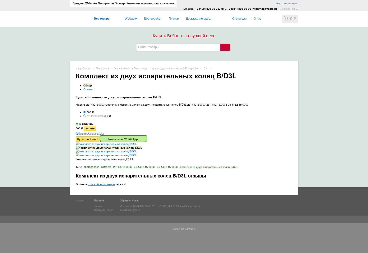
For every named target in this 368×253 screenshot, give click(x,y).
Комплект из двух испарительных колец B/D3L (209, 167)
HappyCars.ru (83, 68)
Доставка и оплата (198, 18)
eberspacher (91, 167)
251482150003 (122, 167)
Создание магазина (184, 229)
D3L (206, 68)
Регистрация (290, 3)
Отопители (239, 18)
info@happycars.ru (130, 210)
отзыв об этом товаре (101, 184)
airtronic (106, 167)
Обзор (87, 85)
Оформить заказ (103, 210)
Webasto (131, 18)
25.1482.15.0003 (144, 167)
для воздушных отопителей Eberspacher (175, 68)
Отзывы (88, 89)
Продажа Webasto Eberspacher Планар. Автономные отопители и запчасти (123, 3)
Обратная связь (129, 200)
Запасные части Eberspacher (130, 68)
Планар (174, 18)
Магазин (99, 200)
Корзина (98, 206)
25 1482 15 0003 (167, 167)
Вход (278, 3)
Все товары (102, 18)
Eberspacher (152, 18)
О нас (257, 18)
